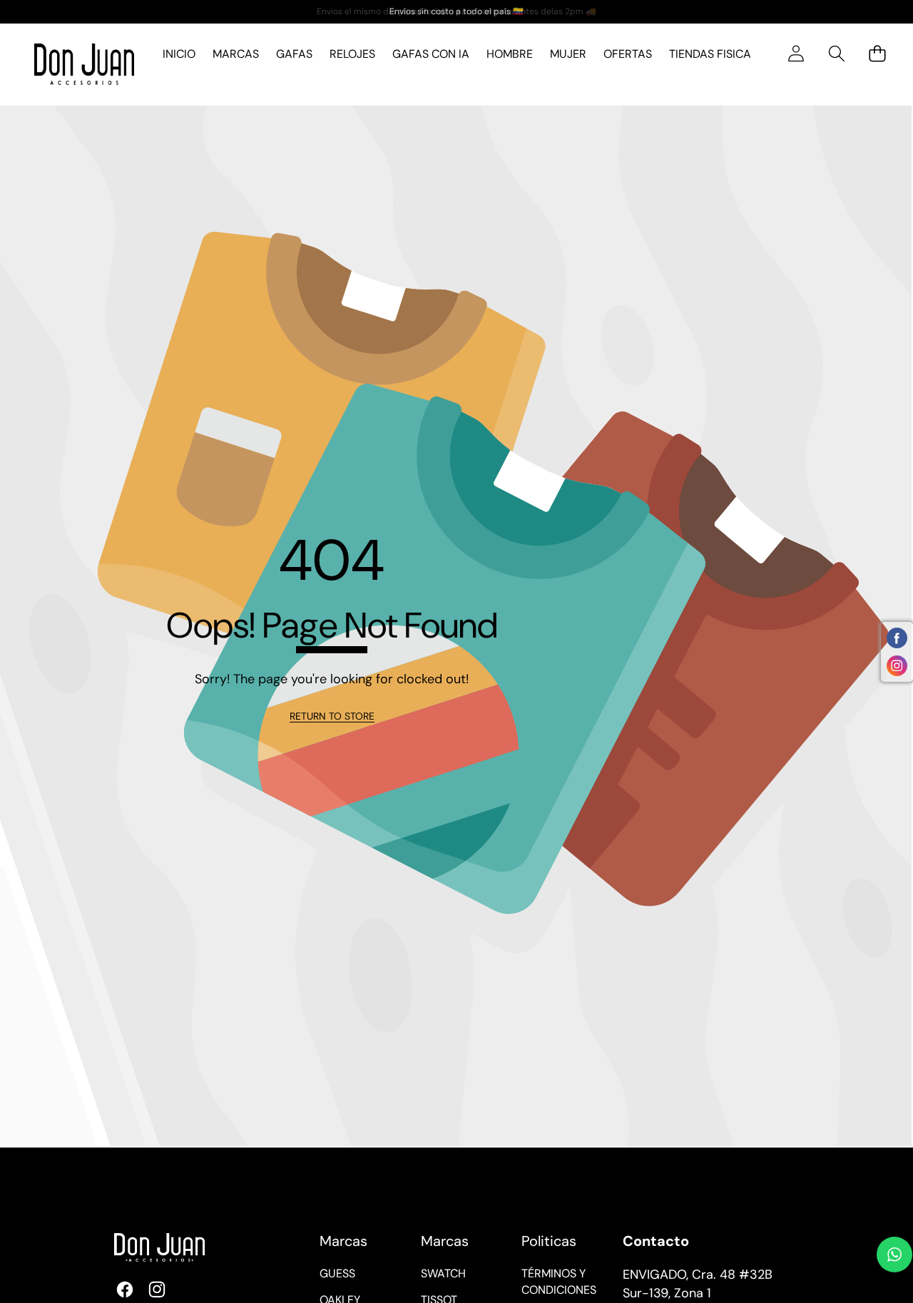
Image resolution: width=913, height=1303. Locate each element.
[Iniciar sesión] (796, 54)
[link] (332, 717)
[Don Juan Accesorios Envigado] (84, 64)
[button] (836, 54)
